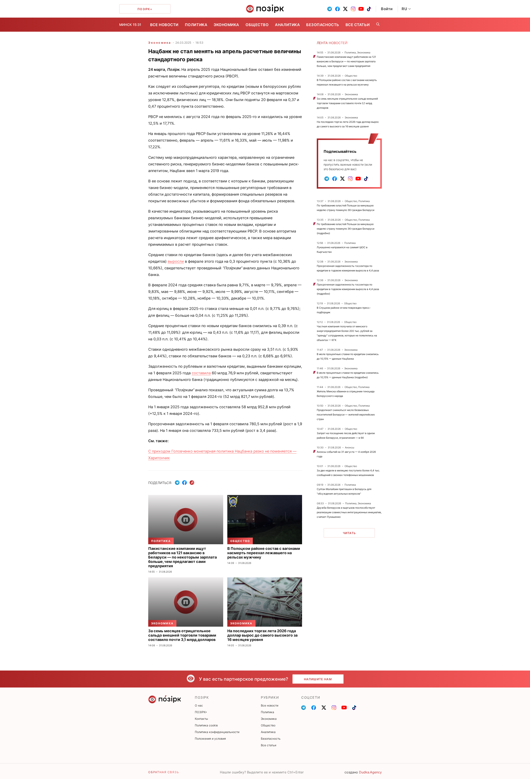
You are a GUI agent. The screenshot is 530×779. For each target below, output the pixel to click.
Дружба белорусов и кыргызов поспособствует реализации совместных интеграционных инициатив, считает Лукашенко (349, 512)
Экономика (226, 25)
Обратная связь (163, 772)
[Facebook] (184, 482)
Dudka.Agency (370, 772)
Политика (196, 25)
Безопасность (322, 25)
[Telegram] (177, 482)
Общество (257, 25)
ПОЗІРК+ (201, 712)
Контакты (201, 718)
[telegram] (329, 9)
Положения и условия (210, 738)
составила (201, 373)
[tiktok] (369, 9)
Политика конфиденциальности (217, 732)
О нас (199, 705)
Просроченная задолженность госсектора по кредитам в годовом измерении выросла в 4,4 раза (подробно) (348, 289)
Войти (387, 9)
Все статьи (358, 25)
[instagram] (353, 9)
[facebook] (337, 9)
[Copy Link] (192, 482)
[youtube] (361, 9)
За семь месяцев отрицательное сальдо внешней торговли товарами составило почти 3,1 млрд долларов (347, 103)
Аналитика (287, 25)
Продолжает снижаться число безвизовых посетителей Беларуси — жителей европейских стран (346, 414)
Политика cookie (206, 725)
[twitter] (345, 9)
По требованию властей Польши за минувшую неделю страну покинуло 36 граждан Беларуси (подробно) (345, 229)
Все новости (164, 25)
